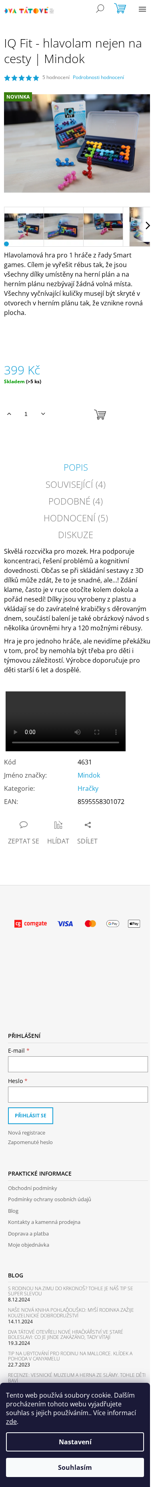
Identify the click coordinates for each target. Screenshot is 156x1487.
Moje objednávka (28, 1244)
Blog (13, 1210)
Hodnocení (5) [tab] (76, 518)
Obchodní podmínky (32, 1188)
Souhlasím (75, 1467)
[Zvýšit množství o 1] (9, 414)
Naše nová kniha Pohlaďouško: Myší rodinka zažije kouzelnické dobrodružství (71, 1312)
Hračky (88, 788)
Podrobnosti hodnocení (98, 77)
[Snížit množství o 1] (43, 414)
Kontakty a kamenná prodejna (44, 1222)
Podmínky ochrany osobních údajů (49, 1199)
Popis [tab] (76, 467)
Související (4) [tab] (76, 484)
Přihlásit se (30, 1115)
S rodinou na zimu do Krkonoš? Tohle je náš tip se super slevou (70, 1291)
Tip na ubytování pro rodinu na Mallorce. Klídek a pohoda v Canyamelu (70, 1356)
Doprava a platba (28, 1233)
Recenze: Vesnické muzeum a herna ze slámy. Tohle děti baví (77, 1377)
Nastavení (75, 1441)
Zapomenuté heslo (30, 1142)
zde (11, 1421)
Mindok (89, 775)
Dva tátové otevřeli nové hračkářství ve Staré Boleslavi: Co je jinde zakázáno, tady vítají (65, 1334)
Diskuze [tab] (75, 534)
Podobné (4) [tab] (75, 501)
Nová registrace (26, 1132)
